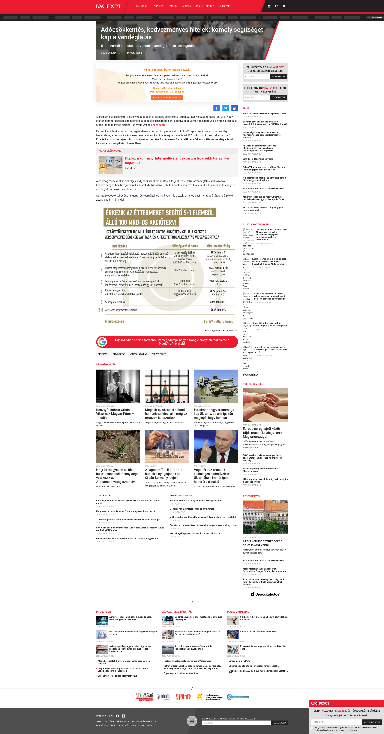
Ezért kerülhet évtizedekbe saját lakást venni (265, 113)
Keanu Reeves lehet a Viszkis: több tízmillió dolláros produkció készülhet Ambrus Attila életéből (269, 261)
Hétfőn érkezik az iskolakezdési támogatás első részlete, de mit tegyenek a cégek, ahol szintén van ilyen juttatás (192, 667)
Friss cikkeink (141, 6)
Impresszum (101, 722)
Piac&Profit (135, 52)
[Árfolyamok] (277, 6)
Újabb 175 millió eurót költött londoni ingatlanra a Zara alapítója (269, 324)
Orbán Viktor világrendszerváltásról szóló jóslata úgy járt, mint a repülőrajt (264, 168)
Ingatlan (158, 6)
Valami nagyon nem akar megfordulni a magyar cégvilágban (198, 618)
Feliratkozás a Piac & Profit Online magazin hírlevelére (228, 719)
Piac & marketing (238, 611)
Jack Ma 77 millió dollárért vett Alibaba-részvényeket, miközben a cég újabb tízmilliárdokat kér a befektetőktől (271, 234)
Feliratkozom (278, 77)
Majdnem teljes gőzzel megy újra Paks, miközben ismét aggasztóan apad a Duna (263, 198)
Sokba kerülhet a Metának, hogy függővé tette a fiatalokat (263, 208)
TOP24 (103, 495)
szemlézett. (158, 124)
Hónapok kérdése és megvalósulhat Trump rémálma (196, 500)
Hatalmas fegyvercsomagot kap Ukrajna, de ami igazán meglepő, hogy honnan (215, 414)
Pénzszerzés (159, 354)
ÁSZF (112, 722)
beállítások (130, 725)
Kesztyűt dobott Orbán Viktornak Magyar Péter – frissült (115, 414)
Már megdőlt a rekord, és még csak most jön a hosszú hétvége (265, 480)
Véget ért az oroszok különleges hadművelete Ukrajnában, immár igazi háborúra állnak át (212, 475)
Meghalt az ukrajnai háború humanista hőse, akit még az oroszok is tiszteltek (166, 414)
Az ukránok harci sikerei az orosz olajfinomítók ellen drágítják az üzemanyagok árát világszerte (259, 148)
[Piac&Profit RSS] (123, 715)
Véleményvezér (106, 364)
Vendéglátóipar (138, 354)
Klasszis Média (145, 725)
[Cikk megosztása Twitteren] (225, 108)
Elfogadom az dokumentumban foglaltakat (346, 729)
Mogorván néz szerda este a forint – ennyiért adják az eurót (126, 511)
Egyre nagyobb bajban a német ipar (181, 673)
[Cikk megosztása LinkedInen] (234, 108)
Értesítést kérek (372, 722)
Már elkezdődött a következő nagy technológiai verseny (133, 632)
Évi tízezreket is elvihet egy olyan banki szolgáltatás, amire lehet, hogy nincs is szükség (262, 458)
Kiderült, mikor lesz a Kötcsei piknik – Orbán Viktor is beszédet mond (127, 501)
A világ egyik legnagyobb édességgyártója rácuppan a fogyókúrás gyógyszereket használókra (130, 649)
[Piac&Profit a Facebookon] (118, 715)
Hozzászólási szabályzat (144, 722)
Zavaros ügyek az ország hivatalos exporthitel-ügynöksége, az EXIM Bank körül (265, 123)
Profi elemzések (205, 6)
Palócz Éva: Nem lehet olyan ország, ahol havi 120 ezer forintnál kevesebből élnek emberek (263, 582)
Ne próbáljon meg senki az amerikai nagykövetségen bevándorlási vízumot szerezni (262, 135)
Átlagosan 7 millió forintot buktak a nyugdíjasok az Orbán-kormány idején (164, 474)
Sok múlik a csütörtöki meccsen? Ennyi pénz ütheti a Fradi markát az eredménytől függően (130, 529)
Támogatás (119, 354)
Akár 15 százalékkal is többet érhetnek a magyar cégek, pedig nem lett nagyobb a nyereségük (270, 296)
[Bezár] (381, 703)
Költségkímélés (253, 384)
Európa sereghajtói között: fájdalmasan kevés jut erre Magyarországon (262, 433)
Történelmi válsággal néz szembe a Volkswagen (188, 661)
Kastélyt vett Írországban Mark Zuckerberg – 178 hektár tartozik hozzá (270, 349)
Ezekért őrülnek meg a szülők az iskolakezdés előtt (263, 647)
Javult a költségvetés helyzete (258, 159)
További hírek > (251, 375)
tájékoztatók (116, 725)
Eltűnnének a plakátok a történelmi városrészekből (254, 666)
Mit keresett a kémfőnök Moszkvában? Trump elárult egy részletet (203, 517)
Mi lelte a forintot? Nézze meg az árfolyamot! (192, 509)
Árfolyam (224, 6)
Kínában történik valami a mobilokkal (259, 631)
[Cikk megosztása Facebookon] (216, 108)
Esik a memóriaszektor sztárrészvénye (117, 676)
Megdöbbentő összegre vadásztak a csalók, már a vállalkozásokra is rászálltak (123, 669)
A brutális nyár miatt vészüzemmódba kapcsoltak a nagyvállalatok (194, 647)
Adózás (186, 6)
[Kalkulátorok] (269, 6)
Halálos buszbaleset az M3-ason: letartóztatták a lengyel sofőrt (128, 538)
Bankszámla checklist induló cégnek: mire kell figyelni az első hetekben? (198, 632)
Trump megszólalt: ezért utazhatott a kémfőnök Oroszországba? (129, 519)
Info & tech (103, 611)
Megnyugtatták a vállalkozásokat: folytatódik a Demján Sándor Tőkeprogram (264, 570)
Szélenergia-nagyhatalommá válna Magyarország (260, 469)
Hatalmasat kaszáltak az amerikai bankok (264, 188)
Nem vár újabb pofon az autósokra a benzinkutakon (195, 533)
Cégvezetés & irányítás (177, 611)
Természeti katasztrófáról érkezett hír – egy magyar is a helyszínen (203, 525)
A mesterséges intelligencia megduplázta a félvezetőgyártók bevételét (264, 179)
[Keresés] (284, 6)
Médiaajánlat (123, 722)
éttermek (103, 354)
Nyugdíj (173, 6)
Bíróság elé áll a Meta (239, 661)
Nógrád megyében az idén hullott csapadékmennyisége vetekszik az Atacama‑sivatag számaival (117, 475)
